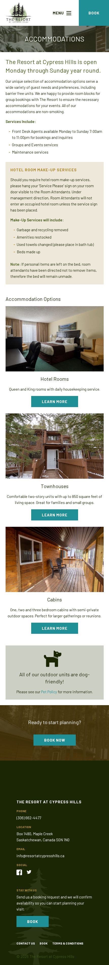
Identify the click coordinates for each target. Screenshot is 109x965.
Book (93, 13)
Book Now (54, 740)
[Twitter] (31, 871)
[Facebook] (21, 871)
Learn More (54, 401)
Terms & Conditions (67, 943)
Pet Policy (49, 691)
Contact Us (25, 943)
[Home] (18, 13)
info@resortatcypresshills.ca (40, 855)
